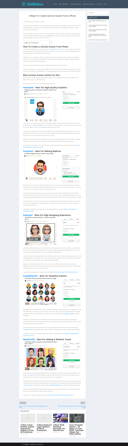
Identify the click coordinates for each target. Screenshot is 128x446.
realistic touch (28, 385)
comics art (53, 49)
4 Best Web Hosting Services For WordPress (59, 428)
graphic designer (69, 313)
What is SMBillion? (63, 4)
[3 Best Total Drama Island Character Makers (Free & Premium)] (27, 418)
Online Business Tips (75, 4)
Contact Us (100, 4)
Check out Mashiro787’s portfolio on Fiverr (61, 395)
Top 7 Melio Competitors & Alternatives (98, 39)
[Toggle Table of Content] (49, 42)
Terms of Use (40, 444)
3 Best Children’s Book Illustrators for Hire (97, 21)
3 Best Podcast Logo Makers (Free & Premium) (44, 428)
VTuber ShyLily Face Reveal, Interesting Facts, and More (98, 26)
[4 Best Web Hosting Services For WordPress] (60, 418)
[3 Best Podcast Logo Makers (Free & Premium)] (44, 418)
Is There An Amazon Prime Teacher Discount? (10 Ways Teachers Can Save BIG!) (98, 35)
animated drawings (54, 385)
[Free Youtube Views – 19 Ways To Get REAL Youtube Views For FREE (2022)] (76, 418)
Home (55, 4)
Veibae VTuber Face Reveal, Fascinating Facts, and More (98, 30)
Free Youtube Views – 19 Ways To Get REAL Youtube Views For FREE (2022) (76, 429)
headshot (40, 125)
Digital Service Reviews (89, 4)
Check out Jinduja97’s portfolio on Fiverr (65, 272)
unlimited (26, 329)
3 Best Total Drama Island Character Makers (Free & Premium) (27, 428)
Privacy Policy (33, 444)
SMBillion (27, 444)
